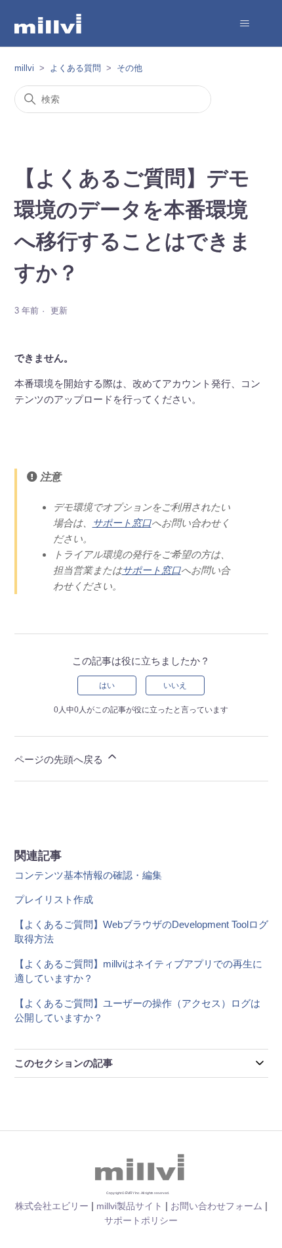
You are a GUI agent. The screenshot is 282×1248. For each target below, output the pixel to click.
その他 (129, 68)
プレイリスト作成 (53, 899)
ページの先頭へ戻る (60, 759)
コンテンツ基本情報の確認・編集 (88, 875)
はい (107, 685)
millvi (24, 68)
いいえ (175, 685)
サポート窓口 (121, 522)
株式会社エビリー (52, 1206)
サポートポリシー (141, 1220)
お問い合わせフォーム (216, 1206)
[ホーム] (48, 24)
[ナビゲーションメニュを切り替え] (245, 23)
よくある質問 (75, 68)
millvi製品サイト (129, 1206)
